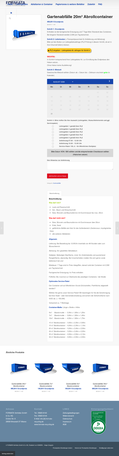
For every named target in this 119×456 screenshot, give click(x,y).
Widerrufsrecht (68, 415)
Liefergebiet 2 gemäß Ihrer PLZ (71, 129)
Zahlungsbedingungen (71, 413)
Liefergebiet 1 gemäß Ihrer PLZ (71, 126)
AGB (64, 424)
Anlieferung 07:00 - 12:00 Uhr (70, 140)
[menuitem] (10, 4)
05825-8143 (42, 413)
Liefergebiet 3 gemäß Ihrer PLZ (71, 132)
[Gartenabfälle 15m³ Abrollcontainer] (2, 228)
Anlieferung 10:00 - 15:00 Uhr (70, 143)
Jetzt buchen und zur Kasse (57, 176)
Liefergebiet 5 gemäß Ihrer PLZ (71, 137)
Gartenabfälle (57, 183)
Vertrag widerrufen (7, 453)
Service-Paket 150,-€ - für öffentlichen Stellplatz (77, 146)
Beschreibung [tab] (54, 193)
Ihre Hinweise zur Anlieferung (58, 160)
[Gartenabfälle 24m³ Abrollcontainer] (117, 228)
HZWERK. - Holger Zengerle (45, 445)
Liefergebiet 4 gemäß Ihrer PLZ (71, 134)
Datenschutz (67, 418)
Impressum (67, 421)
